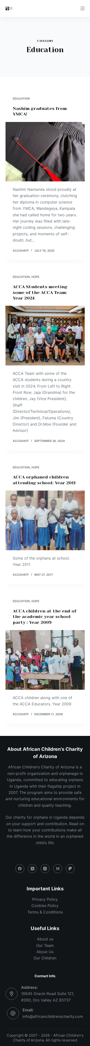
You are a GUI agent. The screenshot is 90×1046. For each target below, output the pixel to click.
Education (21, 98)
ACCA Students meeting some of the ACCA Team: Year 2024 (40, 292)
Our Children (45, 958)
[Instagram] (45, 868)
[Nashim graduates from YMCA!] (45, 152)
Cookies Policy (45, 905)
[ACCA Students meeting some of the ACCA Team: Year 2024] (45, 335)
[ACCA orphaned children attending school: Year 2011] (45, 520)
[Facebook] (19, 868)
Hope (35, 277)
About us (45, 939)
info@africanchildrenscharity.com (53, 1016)
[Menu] (82, 8)
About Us (45, 951)
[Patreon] (70, 868)
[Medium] (57, 868)
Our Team (45, 945)
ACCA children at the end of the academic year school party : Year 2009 (44, 617)
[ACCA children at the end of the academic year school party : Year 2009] (45, 660)
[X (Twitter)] (32, 868)
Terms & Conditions (45, 912)
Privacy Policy (45, 899)
